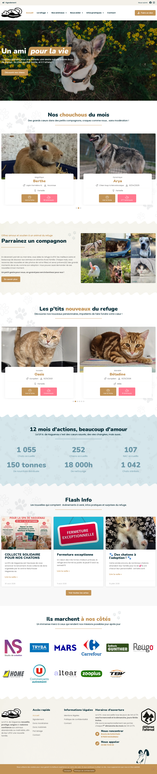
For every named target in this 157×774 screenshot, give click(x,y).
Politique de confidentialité (76, 719)
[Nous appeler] (97, 743)
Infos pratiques (93, 12)
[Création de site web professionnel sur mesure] (13, 648)
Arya (39, 181)
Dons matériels (39, 727)
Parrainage (38, 731)
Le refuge (41, 12)
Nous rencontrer (112, 731)
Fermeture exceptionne (75, 554)
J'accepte (67, 770)
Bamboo (117, 181)
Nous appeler (110, 742)
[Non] (153, 769)
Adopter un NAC (13, 72)
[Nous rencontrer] (97, 734)
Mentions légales (71, 715)
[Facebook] (150, 2)
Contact (111, 12)
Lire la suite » (11, 577)
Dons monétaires (40, 723)
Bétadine (39, 374)
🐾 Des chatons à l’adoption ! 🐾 (122, 556)
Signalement (38, 719)
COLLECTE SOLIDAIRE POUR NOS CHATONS (22, 556)
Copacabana (117, 374)
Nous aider (75, 12)
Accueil (29, 12)
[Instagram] (154, 2)
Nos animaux (57, 12)
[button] (76, 208)
